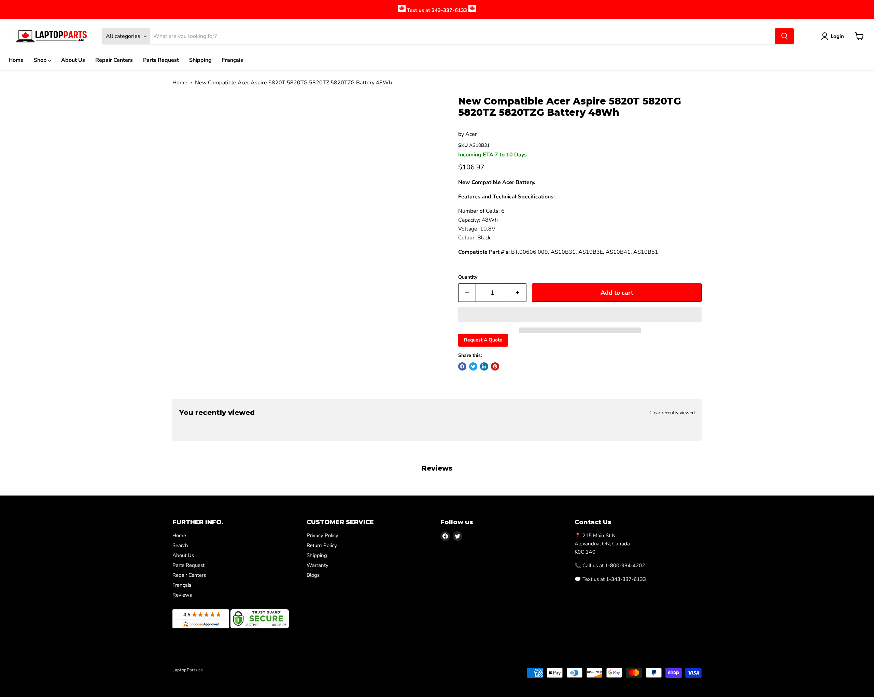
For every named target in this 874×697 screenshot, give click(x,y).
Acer (471, 134)
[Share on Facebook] (462, 366)
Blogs (313, 575)
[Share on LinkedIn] (484, 366)
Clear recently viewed (672, 413)
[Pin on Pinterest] (495, 366)
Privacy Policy (322, 535)
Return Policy (322, 545)
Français (232, 60)
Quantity (467, 277)
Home (16, 60)
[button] (580, 314)
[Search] (784, 36)
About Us (73, 60)
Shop (41, 60)
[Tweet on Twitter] (473, 366)
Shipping (200, 60)
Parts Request (161, 60)
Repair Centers (114, 60)
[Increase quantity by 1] (517, 292)
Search (180, 545)
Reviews (182, 594)
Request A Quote (483, 340)
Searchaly (212, 677)
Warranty (317, 565)
